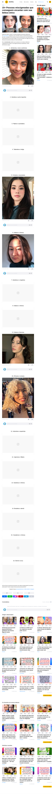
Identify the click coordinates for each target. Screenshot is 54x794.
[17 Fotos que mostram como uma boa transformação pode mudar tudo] (44, 640)
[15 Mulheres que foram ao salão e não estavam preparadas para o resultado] (44, 751)
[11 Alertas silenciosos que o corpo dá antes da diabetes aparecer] (44, 621)
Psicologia (21, 720)
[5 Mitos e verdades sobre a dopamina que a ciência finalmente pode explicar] (9, 771)
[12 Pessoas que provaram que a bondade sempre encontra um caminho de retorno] (27, 771)
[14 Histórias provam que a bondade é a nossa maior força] (44, 771)
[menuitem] (21, 2)
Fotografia (21, 739)
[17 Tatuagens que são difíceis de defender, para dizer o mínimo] (27, 728)
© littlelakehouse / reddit (5, 220)
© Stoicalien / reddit (5, 419)
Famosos (38, 80)
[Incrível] (9, 1)
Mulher (38, 60)
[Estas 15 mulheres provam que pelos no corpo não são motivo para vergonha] (44, 49)
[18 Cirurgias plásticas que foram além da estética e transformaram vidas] (27, 640)
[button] (7, 593)
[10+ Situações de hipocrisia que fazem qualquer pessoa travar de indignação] (27, 709)
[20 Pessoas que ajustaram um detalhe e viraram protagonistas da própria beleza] (44, 29)
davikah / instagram (30, 589)
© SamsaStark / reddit (5, 268)
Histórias (3, 651)
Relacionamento (22, 691)
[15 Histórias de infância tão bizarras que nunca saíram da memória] (27, 662)
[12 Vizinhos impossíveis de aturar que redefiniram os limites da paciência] (44, 728)
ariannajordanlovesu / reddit (21, 589)
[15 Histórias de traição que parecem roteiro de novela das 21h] (9, 640)
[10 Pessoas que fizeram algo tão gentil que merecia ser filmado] (9, 662)
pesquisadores (6, 35)
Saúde (21, 632)
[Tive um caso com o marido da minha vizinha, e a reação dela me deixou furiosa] (27, 680)
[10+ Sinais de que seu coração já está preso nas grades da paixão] (44, 709)
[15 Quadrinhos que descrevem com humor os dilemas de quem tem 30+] (44, 11)
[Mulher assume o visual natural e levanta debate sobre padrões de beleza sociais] (9, 709)
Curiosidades (4, 633)
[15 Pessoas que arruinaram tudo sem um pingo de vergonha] (44, 662)
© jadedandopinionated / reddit (6, 364)
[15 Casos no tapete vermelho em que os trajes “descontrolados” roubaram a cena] (44, 67)
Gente (38, 23)
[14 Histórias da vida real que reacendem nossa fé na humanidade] (9, 680)
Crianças (3, 739)
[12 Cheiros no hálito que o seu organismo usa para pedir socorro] (27, 621)
